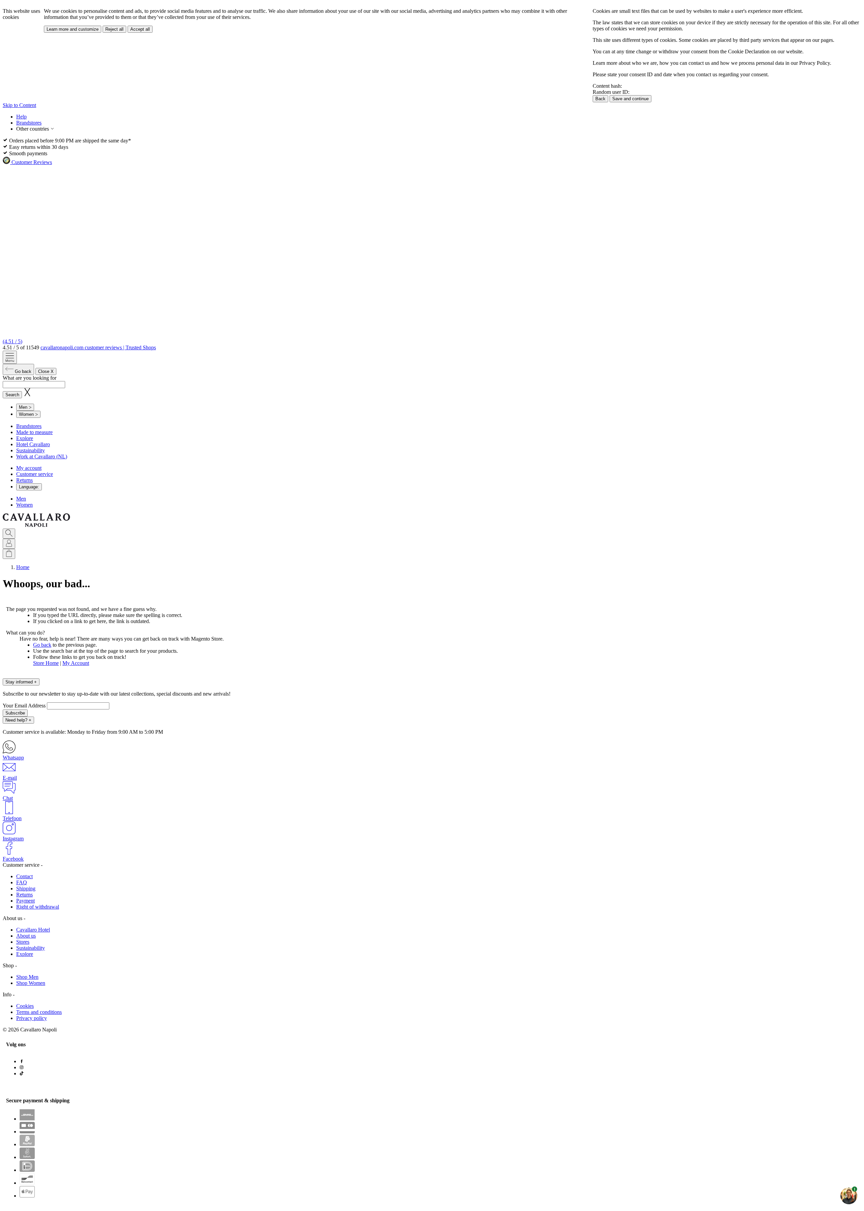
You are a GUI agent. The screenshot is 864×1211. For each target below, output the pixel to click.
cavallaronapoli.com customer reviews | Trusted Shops (98, 347)
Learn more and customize (73, 29)
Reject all (114, 29)
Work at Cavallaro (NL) (41, 456)
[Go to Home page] (36, 525)
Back (600, 98)
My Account (75, 663)
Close (46, 371)
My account (29, 468)
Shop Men (27, 977)
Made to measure (34, 432)
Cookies (25, 1006)
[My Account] (9, 544)
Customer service (34, 474)
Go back (42, 645)
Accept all (140, 29)
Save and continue (630, 98)
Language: (29, 486)
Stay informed (21, 681)
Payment (25, 901)
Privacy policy (31, 1018)
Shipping (25, 888)
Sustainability (30, 450)
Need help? (18, 720)
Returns (24, 480)
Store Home (46, 663)
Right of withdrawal (37, 907)
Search (12, 394)
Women (24, 505)
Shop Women (30, 983)
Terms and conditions (39, 1012)
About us (26, 936)
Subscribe (15, 713)
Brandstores (29, 123)
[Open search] (9, 534)
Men (21, 499)
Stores (22, 942)
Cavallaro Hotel (33, 930)
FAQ (21, 882)
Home (22, 567)
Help (21, 116)
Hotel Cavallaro (33, 444)
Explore (24, 438)
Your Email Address (25, 705)
